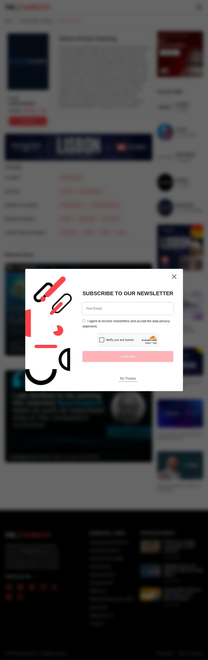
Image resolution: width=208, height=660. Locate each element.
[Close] (174, 276)
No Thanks (128, 378)
